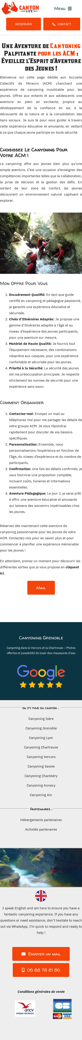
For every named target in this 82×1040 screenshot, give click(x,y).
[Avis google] (41, 660)
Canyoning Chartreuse (41, 747)
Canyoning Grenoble (41, 728)
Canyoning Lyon (41, 738)
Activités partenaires (41, 829)
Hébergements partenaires (41, 820)
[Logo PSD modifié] (21, 3)
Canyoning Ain (41, 795)
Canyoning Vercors (41, 757)
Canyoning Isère (41, 718)
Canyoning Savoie (41, 766)
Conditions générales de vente (41, 991)
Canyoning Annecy (41, 785)
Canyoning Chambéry (41, 776)
